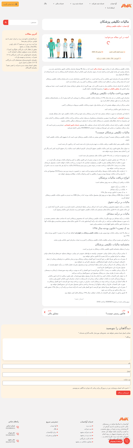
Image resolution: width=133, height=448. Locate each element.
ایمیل (128, 371)
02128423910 (10, 435)
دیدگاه (127, 337)
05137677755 (10, 442)
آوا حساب (113, 3)
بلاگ (45, 3)
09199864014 (10, 428)
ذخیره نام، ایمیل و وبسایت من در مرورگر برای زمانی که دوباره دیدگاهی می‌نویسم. (100, 388)
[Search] (5, 22)
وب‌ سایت (127, 379)
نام (129, 363)
